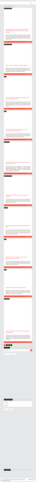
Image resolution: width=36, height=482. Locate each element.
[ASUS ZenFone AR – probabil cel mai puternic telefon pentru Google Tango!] (18, 246)
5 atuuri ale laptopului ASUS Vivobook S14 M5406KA (14, 391)
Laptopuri (8, 44)
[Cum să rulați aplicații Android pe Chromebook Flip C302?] (18, 215)
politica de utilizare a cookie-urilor (5, 480)
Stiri (10, 44)
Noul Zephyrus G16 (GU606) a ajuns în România (18, 416)
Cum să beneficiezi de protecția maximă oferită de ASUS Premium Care (17, 362)
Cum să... (6, 207)
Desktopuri (6, 405)
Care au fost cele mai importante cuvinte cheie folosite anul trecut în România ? (17, 130)
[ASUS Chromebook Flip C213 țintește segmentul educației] (18, 183)
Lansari (6, 44)
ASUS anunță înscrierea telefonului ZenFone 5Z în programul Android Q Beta (17, 98)
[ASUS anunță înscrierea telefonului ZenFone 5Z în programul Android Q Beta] (18, 85)
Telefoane (6, 402)
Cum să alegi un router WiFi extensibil (12, 359)
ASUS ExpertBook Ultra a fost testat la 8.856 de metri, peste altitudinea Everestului (19, 427)
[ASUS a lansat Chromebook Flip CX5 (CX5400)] (18, 53)
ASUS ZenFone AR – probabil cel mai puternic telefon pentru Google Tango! (16, 257)
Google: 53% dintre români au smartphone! (16, 287)
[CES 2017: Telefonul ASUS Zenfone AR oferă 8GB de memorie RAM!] (18, 313)
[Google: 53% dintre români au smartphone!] (18, 277)
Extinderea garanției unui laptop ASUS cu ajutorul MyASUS (15, 369)
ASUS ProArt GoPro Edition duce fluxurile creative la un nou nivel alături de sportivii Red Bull (20, 412)
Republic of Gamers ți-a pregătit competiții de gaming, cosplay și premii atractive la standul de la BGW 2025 (20, 450)
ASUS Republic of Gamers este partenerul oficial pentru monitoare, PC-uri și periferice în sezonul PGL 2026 (20, 446)
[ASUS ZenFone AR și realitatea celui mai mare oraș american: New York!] (18, 151)
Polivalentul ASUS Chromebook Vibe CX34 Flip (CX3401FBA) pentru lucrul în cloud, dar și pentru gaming (17, 31)
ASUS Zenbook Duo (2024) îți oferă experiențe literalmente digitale (16, 356)
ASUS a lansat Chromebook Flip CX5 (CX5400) (16, 65)
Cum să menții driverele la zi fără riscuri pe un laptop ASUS (15, 372)
